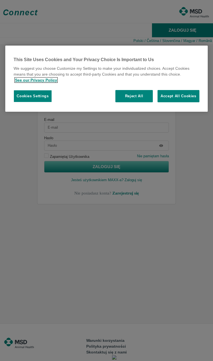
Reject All (134, 96)
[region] (106, 79)
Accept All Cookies (178, 96)
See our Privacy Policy (36, 80)
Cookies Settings (33, 96)
